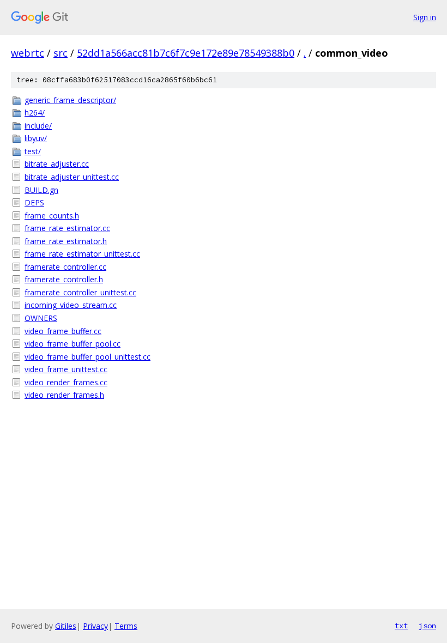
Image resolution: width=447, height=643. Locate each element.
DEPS (34, 202)
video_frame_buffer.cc (63, 331)
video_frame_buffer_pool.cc (72, 343)
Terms (125, 626)
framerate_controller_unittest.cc (80, 292)
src (60, 52)
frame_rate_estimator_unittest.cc (82, 253)
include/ (38, 125)
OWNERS (41, 318)
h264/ (35, 112)
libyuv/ (36, 138)
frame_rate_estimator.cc (67, 228)
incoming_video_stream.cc (71, 305)
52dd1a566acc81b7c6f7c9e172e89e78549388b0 (185, 52)
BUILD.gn (41, 190)
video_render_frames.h (64, 395)
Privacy (95, 626)
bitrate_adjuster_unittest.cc (72, 177)
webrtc (27, 52)
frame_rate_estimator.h (66, 241)
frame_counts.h (52, 215)
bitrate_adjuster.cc (57, 164)
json (427, 625)
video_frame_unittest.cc (66, 369)
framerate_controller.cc (65, 267)
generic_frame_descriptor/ (70, 100)
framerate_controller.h (64, 279)
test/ (33, 151)
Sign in (424, 17)
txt (401, 625)
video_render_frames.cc (66, 382)
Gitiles (65, 626)
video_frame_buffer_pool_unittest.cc (87, 356)
